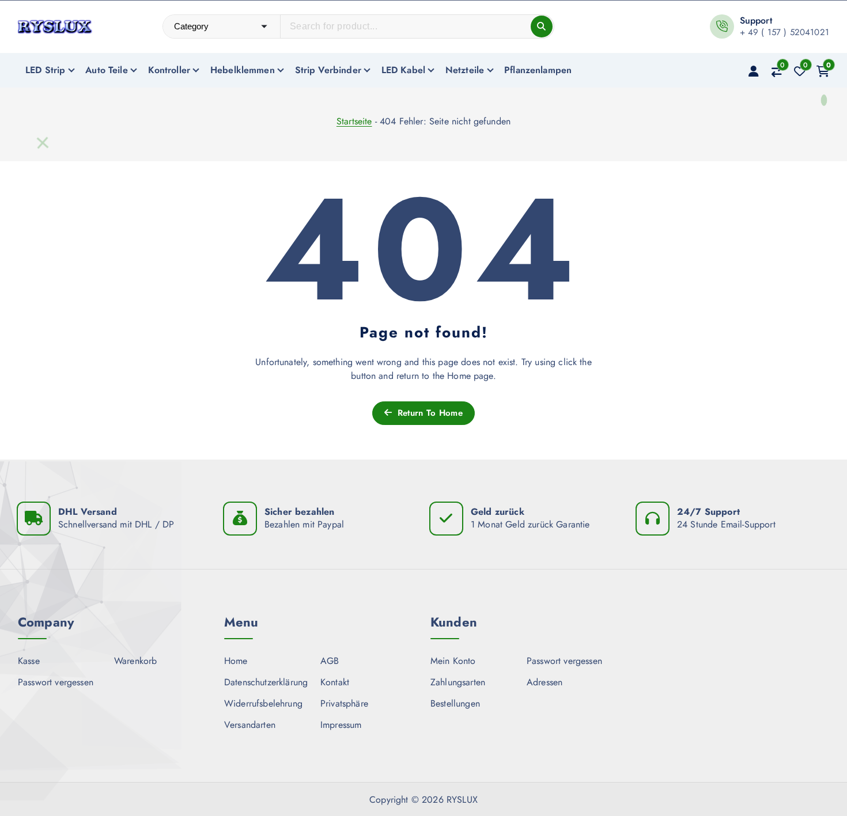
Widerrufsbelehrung (263, 703)
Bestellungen (455, 703)
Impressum (340, 724)
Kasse (29, 660)
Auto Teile (106, 70)
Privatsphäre (344, 703)
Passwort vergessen (55, 682)
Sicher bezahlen (299, 511)
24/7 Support (708, 511)
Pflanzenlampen (538, 70)
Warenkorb (135, 660)
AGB (329, 660)
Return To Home (428, 413)
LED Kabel (403, 70)
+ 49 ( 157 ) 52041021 (784, 32)
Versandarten (249, 724)
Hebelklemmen (242, 70)
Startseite (354, 121)
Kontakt (334, 682)
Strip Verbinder (328, 70)
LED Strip (45, 70)
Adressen (544, 682)
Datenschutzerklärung (266, 682)
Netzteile (464, 70)
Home (236, 660)
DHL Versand (87, 511)
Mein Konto (453, 660)
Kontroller (169, 70)
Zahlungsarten (457, 682)
